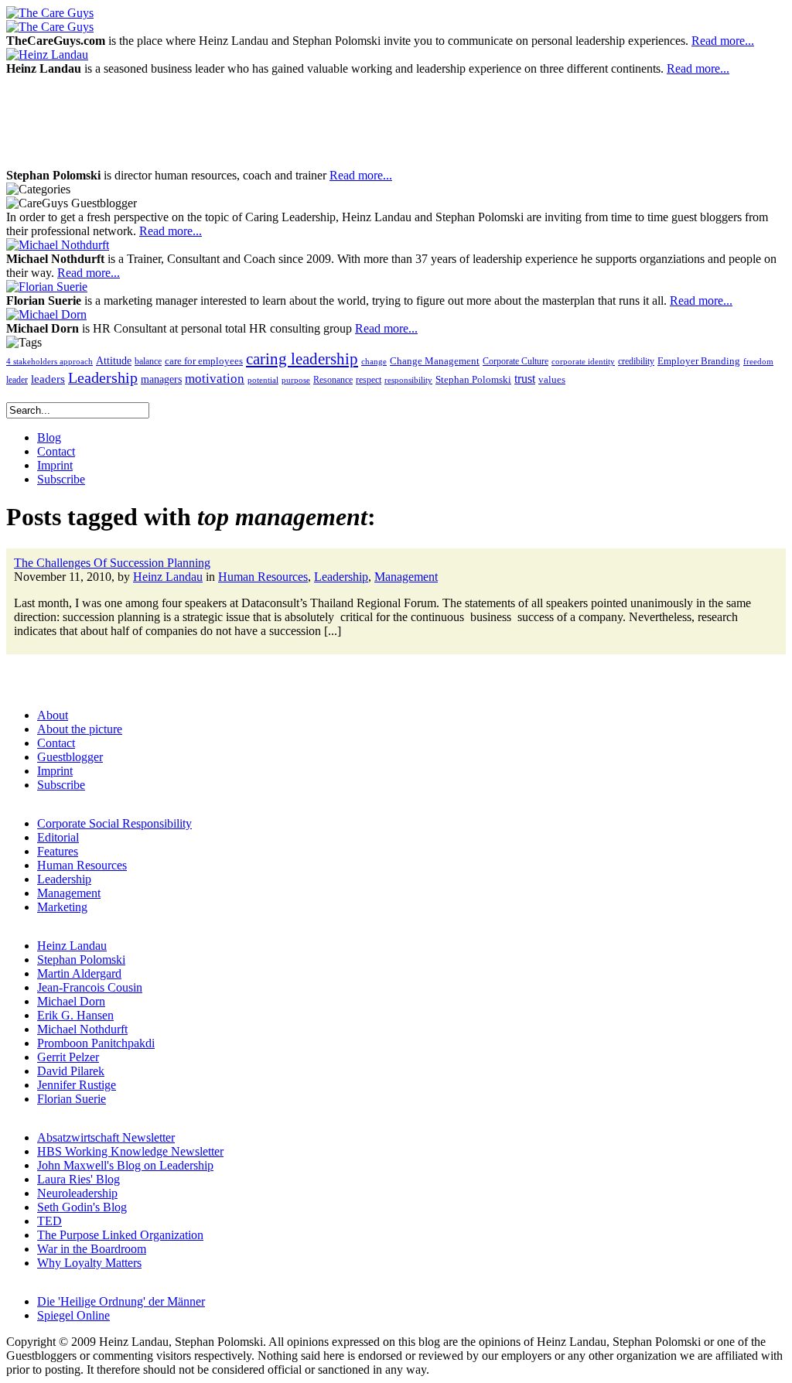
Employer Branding (698, 361)
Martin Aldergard (79, 973)
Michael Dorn (71, 1001)
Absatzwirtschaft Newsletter (106, 1137)
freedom (758, 361)
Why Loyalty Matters (89, 1262)
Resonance (333, 379)
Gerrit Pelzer (68, 1057)
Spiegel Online (73, 1315)
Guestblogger (70, 756)
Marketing (62, 906)
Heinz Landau (168, 576)
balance (148, 361)
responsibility (408, 380)
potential (263, 380)
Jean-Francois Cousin (89, 987)
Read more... (722, 40)
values (551, 379)
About (52, 715)
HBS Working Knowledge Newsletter (130, 1151)
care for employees (204, 361)
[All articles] (50, 12)
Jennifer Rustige (76, 1084)
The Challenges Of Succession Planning (112, 562)
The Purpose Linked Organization (120, 1234)
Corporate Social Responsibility (114, 823)
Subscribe (61, 784)
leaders (48, 379)
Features (57, 851)
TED (49, 1221)
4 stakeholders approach (49, 361)
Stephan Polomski (473, 379)
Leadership (103, 377)
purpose (296, 380)
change (374, 361)
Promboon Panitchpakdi (96, 1043)
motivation (214, 378)
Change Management (435, 361)
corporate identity (583, 361)
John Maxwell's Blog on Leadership (125, 1165)
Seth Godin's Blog (82, 1207)
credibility (636, 361)
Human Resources (263, 576)
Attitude (113, 361)
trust (524, 379)
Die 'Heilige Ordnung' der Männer (121, 1301)
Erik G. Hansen (75, 1015)
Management (406, 576)
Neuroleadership (77, 1193)
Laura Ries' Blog (78, 1179)
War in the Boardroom (91, 1248)
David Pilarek (70, 1070)
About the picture (79, 729)
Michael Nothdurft (82, 1029)
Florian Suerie (71, 1098)
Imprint (55, 770)
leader (17, 380)
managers (161, 379)
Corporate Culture (515, 361)
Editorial (58, 837)
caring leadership (302, 359)
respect (368, 380)
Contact (56, 743)
